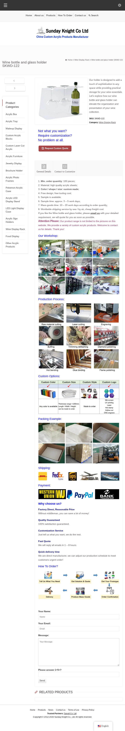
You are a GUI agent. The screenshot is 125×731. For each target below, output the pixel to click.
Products (50, 15)
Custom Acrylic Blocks (13, 137)
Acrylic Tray (12, 121)
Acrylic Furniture (14, 156)
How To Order (65, 15)
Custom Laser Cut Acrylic (15, 147)
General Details (44, 171)
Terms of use (73, 710)
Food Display (12, 236)
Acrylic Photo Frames (12, 179)
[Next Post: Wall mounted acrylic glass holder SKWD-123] (15, 88)
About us (39, 15)
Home (29, 15)
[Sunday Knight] (62, 39)
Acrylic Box (11, 114)
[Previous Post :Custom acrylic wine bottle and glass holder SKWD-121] (14, 81)
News (50, 710)
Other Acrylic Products (12, 245)
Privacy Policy (88, 710)
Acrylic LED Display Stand (13, 200)
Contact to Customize (65, 171)
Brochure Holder (14, 170)
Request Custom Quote (56, 148)
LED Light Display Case (15, 210)
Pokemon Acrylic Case (14, 189)
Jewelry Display (14, 163)
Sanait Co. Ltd (70, 713)
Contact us (80, 15)
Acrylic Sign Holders (12, 220)
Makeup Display (14, 128)
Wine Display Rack (107, 122)
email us (95, 213)
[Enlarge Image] (61, 80)
